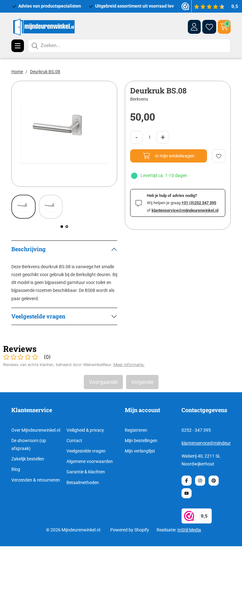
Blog (15, 469)
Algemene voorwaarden (89, 461)
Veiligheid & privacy (85, 430)
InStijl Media (189, 529)
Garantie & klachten (85, 471)
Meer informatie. (129, 364)
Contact (74, 440)
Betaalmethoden (82, 482)
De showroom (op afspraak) (28, 444)
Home (17, 71)
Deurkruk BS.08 (45, 71)
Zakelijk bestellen (27, 458)
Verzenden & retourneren (35, 480)
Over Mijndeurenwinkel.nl (35, 430)
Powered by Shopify (129, 529)
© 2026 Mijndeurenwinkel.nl (73, 529)
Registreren (136, 430)
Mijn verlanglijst (140, 450)
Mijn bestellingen (141, 440)
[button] (61, 226)
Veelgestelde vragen (86, 450)
